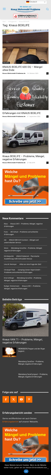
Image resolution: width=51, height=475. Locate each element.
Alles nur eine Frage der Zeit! (30, 264)
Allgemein (6, 152)
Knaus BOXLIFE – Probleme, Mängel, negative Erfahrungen (23, 158)
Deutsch (33, 2)
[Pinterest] (29, 399)
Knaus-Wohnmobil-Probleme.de (13, 73)
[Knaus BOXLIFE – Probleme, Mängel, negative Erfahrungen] (25, 138)
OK (26, 471)
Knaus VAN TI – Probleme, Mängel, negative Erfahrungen (22, 341)
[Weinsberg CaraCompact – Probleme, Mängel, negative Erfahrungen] (9, 378)
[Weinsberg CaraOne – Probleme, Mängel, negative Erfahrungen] (9, 365)
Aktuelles (6, 63)
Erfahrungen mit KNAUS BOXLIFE (21, 113)
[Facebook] (5, 399)
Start (4, 22)
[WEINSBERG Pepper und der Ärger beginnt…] (9, 352)
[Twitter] (13, 399)
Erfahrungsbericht (10, 421)
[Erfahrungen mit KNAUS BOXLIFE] (25, 95)
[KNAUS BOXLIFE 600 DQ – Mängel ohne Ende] (25, 47)
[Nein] (48, 468)
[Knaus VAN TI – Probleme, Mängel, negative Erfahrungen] (25, 320)
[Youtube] (21, 399)
